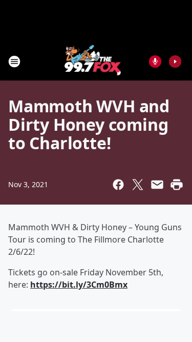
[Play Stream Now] (175, 61)
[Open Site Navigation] (14, 61)
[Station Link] (93, 61)
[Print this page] (176, 184)
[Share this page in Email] (157, 184)
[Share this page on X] (138, 184)
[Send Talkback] (155, 61)
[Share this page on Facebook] (118, 184)
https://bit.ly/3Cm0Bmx (78, 284)
